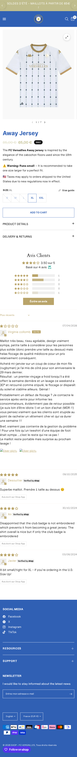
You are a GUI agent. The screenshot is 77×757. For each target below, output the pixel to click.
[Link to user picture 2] (28, 457)
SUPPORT (10, 661)
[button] (22, 275)
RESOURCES (12, 648)
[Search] (67, 19)
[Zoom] (66, 37)
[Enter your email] (70, 694)
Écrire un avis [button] (38, 301)
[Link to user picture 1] (8, 457)
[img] (9, 326)
